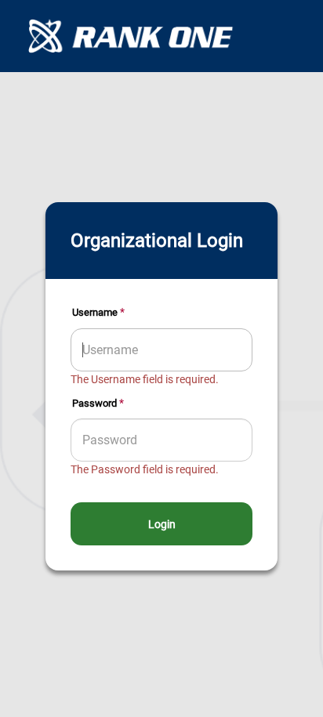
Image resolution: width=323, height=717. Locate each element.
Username (95, 312)
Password (94, 403)
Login (162, 524)
